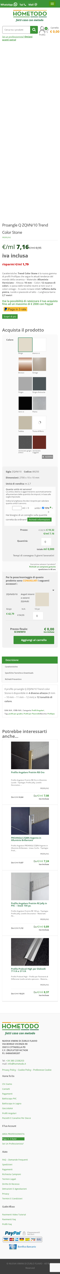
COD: (15, 710)
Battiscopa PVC (9, 1098)
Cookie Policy (24, 1069)
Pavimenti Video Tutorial (14, 1214)
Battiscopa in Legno (11, 1103)
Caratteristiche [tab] (11, 666)
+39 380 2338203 (15, 1060)
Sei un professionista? (13, 1143)
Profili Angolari (38, 710)
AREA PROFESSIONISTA (13, 1134)
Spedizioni (7, 1164)
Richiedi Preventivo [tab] (13, 679)
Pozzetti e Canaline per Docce (16, 1118)
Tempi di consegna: (23, 555)
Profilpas (6, 237)
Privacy (5, 1193)
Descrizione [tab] (12, 660)
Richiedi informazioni (39, 519)
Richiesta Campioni (11, 1174)
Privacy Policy (9, 1069)
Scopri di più (10, 316)
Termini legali (9, 1179)
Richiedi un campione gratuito (42, 566)
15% (47, 508)
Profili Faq (7, 1224)
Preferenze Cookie (42, 1069)
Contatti (6, 1089)
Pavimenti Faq (9, 1219)
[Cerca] (34, 30)
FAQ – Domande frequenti (15, 1159)
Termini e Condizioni (12, 1198)
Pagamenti (7, 1093)
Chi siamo (7, 1084)
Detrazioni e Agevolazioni (14, 1188)
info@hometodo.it (17, 1063)
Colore (9, 339)
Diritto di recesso (10, 1184)
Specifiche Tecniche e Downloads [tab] (19, 673)
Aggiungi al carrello (34, 640)
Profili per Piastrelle (32, 713)
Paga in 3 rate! (9, 1138)
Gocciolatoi (7, 1108)
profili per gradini (15, 713)
